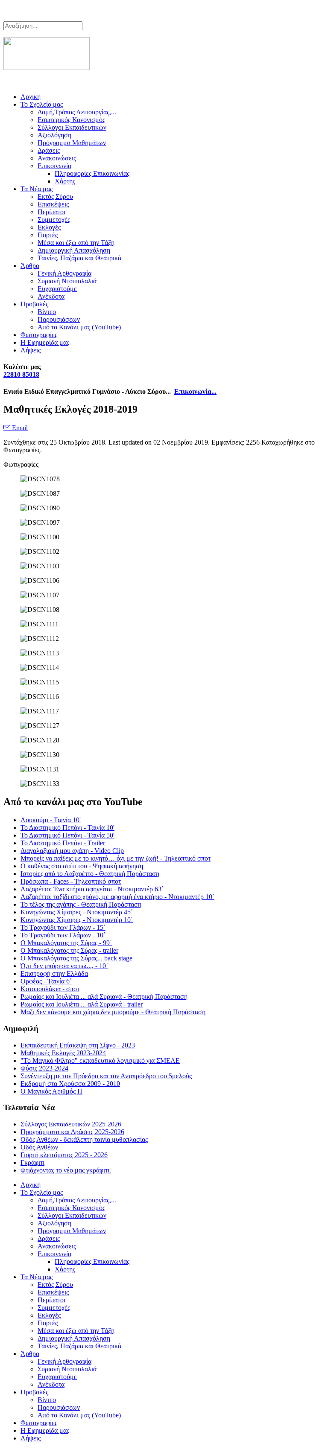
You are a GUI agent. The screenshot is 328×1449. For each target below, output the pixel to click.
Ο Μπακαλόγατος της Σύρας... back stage (76, 958)
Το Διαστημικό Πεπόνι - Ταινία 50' (67, 835)
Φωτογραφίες (38, 334)
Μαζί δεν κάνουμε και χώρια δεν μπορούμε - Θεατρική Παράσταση (112, 1011)
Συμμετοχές (54, 219)
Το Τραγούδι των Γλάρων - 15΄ (62, 927)
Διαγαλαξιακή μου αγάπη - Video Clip (72, 850)
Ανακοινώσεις (57, 158)
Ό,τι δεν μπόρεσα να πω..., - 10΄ (64, 965)
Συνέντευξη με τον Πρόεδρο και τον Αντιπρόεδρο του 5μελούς (106, 1075)
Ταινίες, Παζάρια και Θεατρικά (79, 258)
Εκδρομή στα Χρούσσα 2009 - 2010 (70, 1083)
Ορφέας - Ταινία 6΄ (46, 981)
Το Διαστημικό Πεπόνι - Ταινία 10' (67, 827)
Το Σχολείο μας (41, 104)
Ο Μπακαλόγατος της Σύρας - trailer (69, 950)
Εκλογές (49, 227)
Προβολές (34, 304)
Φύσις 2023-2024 (44, 1068)
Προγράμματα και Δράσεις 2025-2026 (72, 1131)
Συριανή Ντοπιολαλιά (67, 281)
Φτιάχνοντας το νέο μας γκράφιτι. (65, 1170)
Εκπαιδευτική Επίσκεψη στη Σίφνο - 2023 (77, 1045)
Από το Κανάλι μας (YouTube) (79, 327)
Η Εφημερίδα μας (44, 342)
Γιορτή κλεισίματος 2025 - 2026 (64, 1154)
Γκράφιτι (32, 1162)
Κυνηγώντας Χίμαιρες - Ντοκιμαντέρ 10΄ (76, 919)
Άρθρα (29, 265)
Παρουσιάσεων (59, 319)
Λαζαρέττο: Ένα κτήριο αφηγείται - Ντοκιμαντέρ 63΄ (92, 889)
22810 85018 (21, 374)
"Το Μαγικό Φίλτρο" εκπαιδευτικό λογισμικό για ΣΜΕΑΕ (100, 1060)
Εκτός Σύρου (55, 196)
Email (19, 427)
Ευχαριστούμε (57, 288)
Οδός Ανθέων (39, 1147)
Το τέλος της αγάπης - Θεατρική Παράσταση (80, 904)
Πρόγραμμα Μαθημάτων (72, 142)
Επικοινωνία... (195, 391)
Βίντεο (47, 311)
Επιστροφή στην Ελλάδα (54, 973)
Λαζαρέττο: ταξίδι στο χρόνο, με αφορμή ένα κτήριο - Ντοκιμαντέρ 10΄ (117, 896)
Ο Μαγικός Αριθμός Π (51, 1091)
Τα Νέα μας (36, 188)
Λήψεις (30, 350)
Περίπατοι (51, 211)
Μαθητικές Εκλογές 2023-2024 (63, 1052)
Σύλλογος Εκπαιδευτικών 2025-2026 (70, 1124)
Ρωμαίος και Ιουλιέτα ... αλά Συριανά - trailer (81, 1004)
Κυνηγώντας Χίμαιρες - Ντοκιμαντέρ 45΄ (76, 912)
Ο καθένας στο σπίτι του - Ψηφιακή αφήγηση (81, 866)
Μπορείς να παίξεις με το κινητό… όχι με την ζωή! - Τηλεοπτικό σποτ (115, 858)
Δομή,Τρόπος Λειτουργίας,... (77, 112)
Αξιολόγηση (54, 135)
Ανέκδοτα (51, 296)
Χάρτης (65, 181)
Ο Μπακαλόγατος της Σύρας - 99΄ (66, 942)
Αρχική (30, 96)
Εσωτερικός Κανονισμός (71, 119)
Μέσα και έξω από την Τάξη (76, 242)
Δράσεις (49, 150)
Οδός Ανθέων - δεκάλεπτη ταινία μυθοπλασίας (84, 1139)
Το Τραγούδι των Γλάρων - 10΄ (62, 935)
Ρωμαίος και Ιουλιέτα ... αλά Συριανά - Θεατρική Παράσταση (103, 996)
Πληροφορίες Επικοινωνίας (92, 173)
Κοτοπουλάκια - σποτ (49, 988)
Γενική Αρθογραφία (64, 273)
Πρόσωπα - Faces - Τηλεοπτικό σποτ (70, 881)
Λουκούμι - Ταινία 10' (50, 819)
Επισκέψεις (53, 204)
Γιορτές (48, 235)
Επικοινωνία (54, 165)
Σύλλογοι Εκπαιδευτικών (72, 127)
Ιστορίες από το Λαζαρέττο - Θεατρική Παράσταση (89, 873)
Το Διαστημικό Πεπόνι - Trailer (62, 843)
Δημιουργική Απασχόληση (74, 250)
